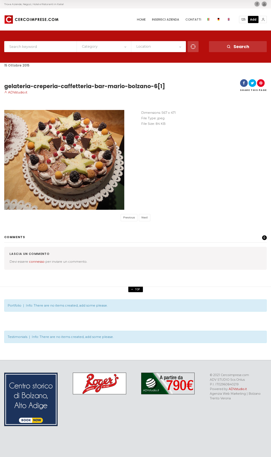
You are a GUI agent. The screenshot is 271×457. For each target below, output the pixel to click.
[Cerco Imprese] (31, 19)
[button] (263, 19)
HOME (141, 19)
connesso (36, 262)
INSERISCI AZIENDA (165, 19)
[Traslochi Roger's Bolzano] (99, 393)
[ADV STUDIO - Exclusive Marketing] (168, 393)
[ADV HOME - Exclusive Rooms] (31, 425)
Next (144, 217)
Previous (129, 217)
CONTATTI (193, 19)
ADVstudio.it (17, 92)
